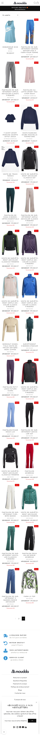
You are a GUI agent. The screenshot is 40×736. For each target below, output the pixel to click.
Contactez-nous (20, 693)
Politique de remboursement (20, 687)
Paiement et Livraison (20, 684)
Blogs (20, 690)
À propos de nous (20, 699)
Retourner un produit (20, 677)
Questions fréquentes (20, 681)
